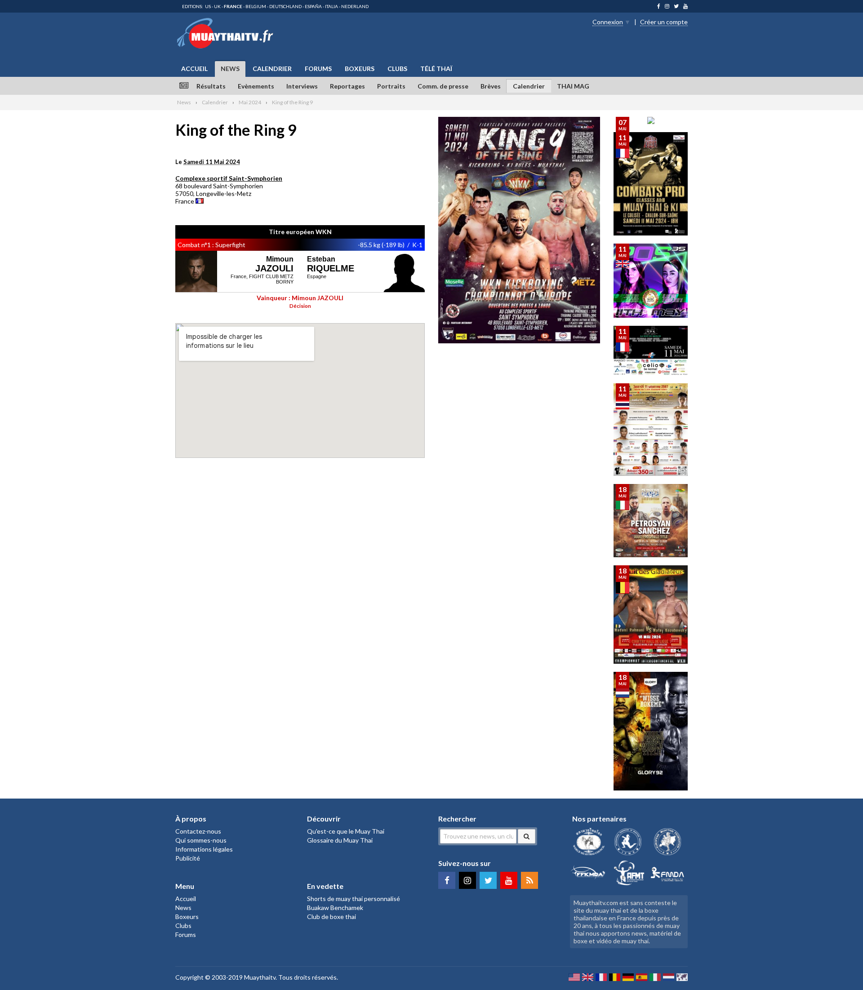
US (208, 6)
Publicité (187, 858)
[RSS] (529, 880)
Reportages (347, 86)
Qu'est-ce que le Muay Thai (345, 831)
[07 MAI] (650, 121)
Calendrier (272, 68)
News (230, 68)
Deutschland (285, 6)
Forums (318, 68)
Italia (331, 6)
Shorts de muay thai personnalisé (353, 898)
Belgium (255, 6)
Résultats (211, 86)
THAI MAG (573, 86)
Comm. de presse (443, 86)
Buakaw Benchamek (335, 907)
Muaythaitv (260, 977)
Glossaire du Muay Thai (340, 840)
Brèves (490, 86)
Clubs (397, 68)
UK (217, 6)
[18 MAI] (651, 555)
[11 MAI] (651, 233)
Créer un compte (664, 22)
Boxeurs (359, 68)
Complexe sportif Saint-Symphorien (228, 178)
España (313, 6)
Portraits (391, 86)
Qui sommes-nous (201, 840)
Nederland (355, 6)
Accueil (194, 68)
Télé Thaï (436, 68)
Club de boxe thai (331, 916)
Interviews (302, 86)
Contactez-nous (198, 831)
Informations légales (204, 849)
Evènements (256, 86)
